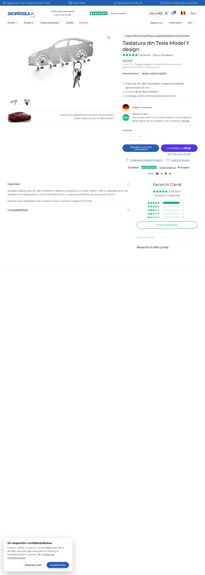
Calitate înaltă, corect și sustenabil (180, 3)
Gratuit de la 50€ (62, 14)
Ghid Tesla (175, 22)
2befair (70, 22)
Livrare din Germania (62, 11)
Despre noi (156, 22)
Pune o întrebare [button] (167, 224)
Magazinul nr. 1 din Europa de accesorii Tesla (28, 3)
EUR (193, 13)
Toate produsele (49, 22)
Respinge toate (33, 565)
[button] (130, 54)
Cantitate (127, 130)
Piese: (151, 173)
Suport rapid (79, 3)
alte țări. (185, 121)
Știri (190, 22)
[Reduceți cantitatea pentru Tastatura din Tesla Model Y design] (129, 136)
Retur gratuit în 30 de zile (130, 3)
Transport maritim (143, 64)
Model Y (12, 22)
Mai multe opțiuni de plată (179, 154)
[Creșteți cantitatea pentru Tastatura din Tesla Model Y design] (139, 136)
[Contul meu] (166, 13)
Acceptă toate (57, 565)
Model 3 (28, 22)
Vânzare (83, 22)
